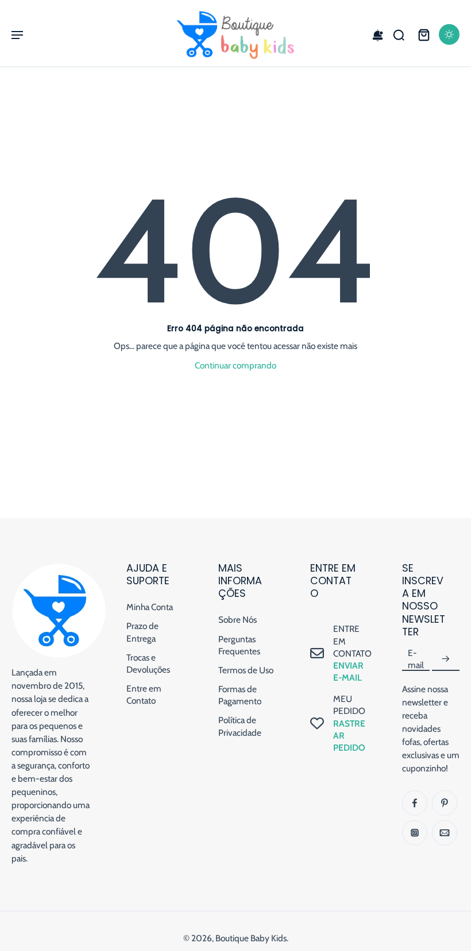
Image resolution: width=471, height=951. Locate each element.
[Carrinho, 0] (424, 34)
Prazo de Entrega (142, 632)
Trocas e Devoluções (148, 663)
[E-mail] (444, 832)
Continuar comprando (235, 365)
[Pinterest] (444, 803)
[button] (17, 34)
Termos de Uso (245, 670)
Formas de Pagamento (239, 695)
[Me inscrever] (446, 659)
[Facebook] (414, 803)
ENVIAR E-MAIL (348, 671)
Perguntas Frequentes (239, 645)
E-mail (416, 658)
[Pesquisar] (398, 34)
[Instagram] (414, 832)
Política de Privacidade (239, 726)
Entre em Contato (143, 694)
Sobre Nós (237, 619)
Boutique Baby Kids (251, 938)
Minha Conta (149, 606)
